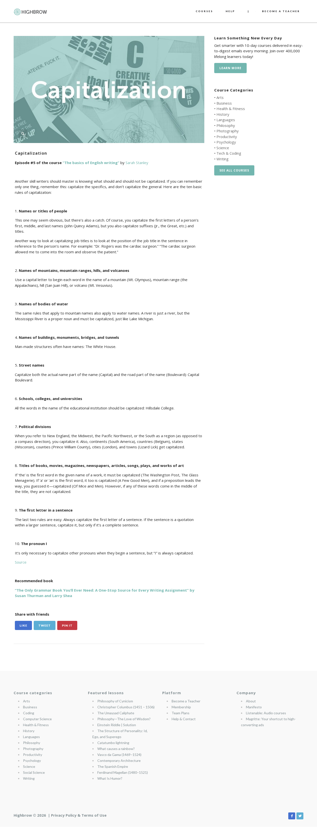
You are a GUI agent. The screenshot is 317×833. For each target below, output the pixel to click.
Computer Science (37, 719)
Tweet (44, 625)
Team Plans (180, 713)
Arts (220, 97)
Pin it (67, 625)
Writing (222, 158)
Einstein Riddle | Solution (116, 725)
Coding (28, 713)
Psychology (226, 142)
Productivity (226, 136)
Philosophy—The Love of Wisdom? (124, 719)
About (251, 701)
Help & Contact (184, 719)
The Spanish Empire (112, 766)
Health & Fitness (230, 108)
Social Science (34, 772)
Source (20, 562)
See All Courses (234, 170)
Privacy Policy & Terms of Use (78, 815)
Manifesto (254, 707)
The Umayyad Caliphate (115, 713)
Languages (225, 119)
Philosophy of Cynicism (115, 701)
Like (23, 625)
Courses (204, 11)
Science (222, 147)
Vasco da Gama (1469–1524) (119, 754)
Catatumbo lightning (113, 743)
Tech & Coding (228, 153)
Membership (181, 707)
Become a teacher (281, 11)
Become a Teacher (186, 701)
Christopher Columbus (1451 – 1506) (126, 707)
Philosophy (225, 125)
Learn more (230, 68)
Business (224, 103)
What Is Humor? (109, 778)
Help (230, 11)
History (222, 114)
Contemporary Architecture (119, 760)
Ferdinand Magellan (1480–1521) (122, 772)
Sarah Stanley (137, 162)
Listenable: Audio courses (266, 713)
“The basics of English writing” (91, 162)
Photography (227, 130)
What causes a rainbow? (116, 749)
